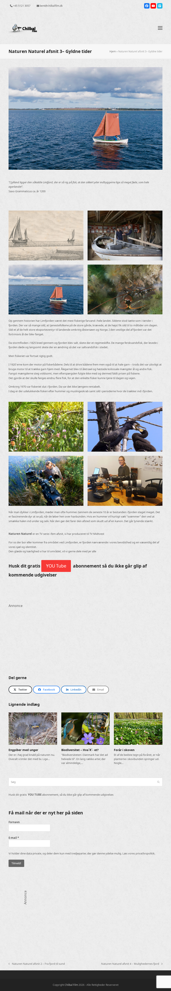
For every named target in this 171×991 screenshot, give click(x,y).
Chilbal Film (71, 985)
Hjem (112, 51)
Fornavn (14, 822)
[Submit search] (158, 782)
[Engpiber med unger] (33, 728)
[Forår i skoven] (138, 728)
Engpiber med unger (23, 750)
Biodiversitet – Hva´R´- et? (80, 750)
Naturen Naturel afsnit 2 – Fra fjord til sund (37, 964)
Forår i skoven (124, 750)
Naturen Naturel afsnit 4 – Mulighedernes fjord (130, 964)
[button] (160, 28)
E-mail (14, 838)
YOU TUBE (34, 794)
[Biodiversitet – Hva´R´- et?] (85, 728)
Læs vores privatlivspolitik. (138, 853)
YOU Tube (56, 566)
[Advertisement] (85, 637)
